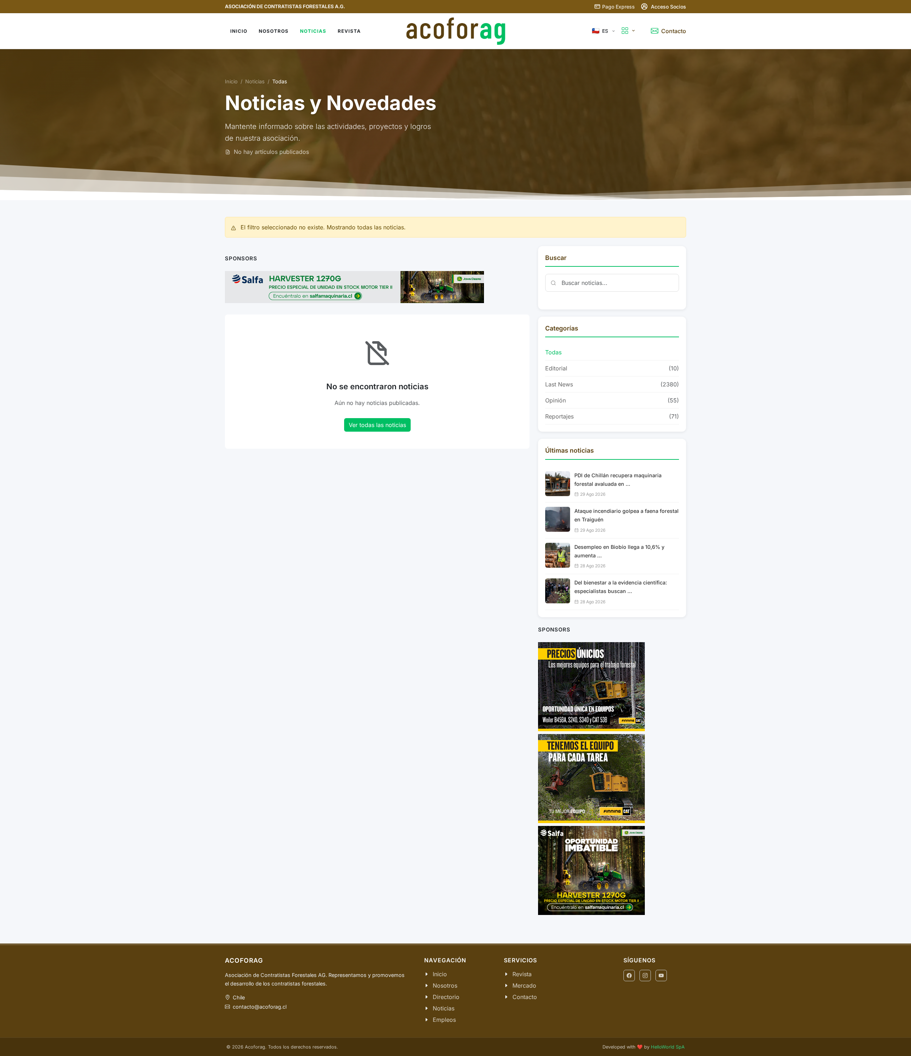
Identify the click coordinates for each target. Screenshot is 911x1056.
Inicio (231, 81)
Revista (522, 974)
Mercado (524, 985)
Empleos (444, 1019)
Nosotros (445, 985)
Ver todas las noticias (377, 424)
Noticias (255, 81)
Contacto (524, 996)
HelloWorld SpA (668, 1047)
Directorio (446, 996)
